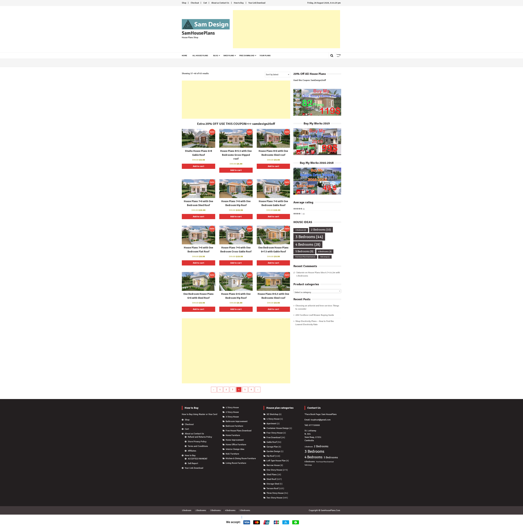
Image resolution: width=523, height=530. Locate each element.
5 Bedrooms (304, 251)
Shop (184, 3)
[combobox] (317, 291)
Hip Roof (270, 456)
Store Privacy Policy (197, 441)
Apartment (271, 423)
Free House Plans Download (305, 257)
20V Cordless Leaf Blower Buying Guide (314, 315)
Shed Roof (271, 479)
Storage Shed (273, 483)
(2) (299, 214)
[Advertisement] (286, 29)
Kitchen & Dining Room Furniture (241, 458)
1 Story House (232, 407)
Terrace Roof (272, 488)
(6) (299, 209)
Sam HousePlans (329, 414)
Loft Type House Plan (276, 460)
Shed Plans (228, 55)
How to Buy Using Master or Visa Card (199, 414)
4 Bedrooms (307, 244)
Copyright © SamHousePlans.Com (324, 510)
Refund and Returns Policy (200, 437)
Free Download (246, 55)
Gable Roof (272, 442)
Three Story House (275, 493)
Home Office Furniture (236, 444)
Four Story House (275, 432)
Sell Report (193, 463)
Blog (215, 55)
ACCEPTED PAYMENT (197, 458)
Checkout (195, 3)
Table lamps (325, 257)
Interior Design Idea (235, 449)
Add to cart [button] (198, 166)
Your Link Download (256, 3)
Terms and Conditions (198, 446)
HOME (184, 55)
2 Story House (232, 412)
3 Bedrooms (309, 236)
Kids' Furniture (232, 453)
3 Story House (232, 416)
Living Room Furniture (236, 463)
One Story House (274, 470)
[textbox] (317, 292)
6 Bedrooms (324, 251)
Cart (205, 3)
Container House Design (278, 428)
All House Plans (200, 55)
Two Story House (274, 497)
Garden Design (273, 451)
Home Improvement (235, 440)
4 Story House (273, 419)
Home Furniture (233, 435)
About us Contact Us (220, 3)
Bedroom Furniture (234, 426)
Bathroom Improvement (236, 421)
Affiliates (192, 450)
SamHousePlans (198, 33)
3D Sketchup (272, 414)
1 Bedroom (300, 230)
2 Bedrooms (321, 229)
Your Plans (265, 55)
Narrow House (273, 465)
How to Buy (239, 3)
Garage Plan (272, 446)
